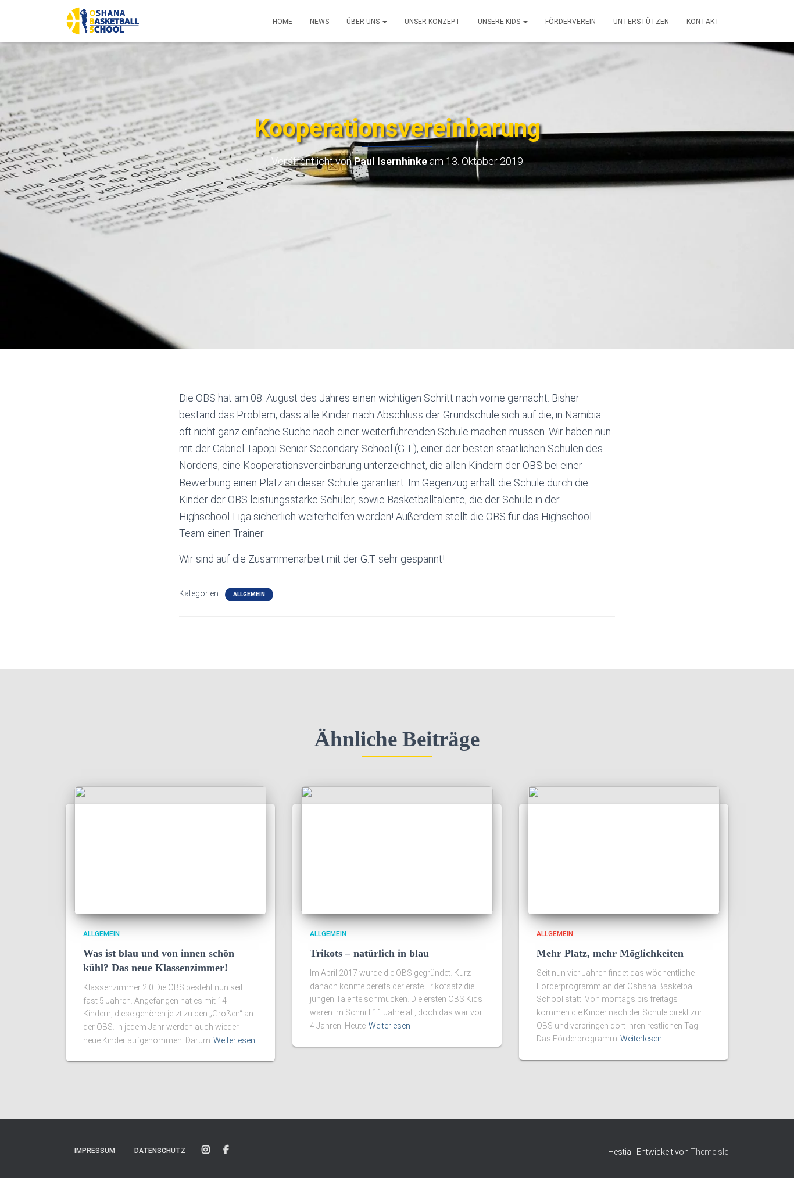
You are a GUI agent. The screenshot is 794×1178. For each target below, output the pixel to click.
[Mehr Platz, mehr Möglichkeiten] (624, 849)
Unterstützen (641, 21)
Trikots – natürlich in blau (369, 953)
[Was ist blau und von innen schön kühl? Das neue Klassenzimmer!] (170, 849)
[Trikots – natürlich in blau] (397, 849)
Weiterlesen (234, 1040)
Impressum (94, 1151)
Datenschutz (159, 1151)
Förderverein (570, 21)
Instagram (206, 1150)
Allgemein (249, 594)
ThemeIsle (709, 1151)
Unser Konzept (432, 21)
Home (282, 21)
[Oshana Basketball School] (103, 20)
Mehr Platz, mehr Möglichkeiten (610, 953)
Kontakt (703, 21)
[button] (384, 21)
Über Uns (363, 21)
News (319, 21)
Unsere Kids (500, 21)
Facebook (226, 1150)
